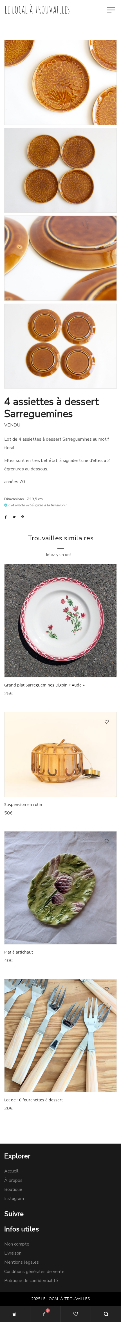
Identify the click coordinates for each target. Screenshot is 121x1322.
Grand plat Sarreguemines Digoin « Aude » (44, 685)
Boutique (13, 1189)
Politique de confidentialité (31, 1281)
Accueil (11, 1171)
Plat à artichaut (18, 952)
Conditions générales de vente (34, 1271)
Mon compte (16, 1244)
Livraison (12, 1253)
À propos (13, 1180)
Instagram (14, 1198)
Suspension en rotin (23, 804)
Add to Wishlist (106, 574)
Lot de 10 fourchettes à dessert (33, 1100)
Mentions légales (21, 1262)
